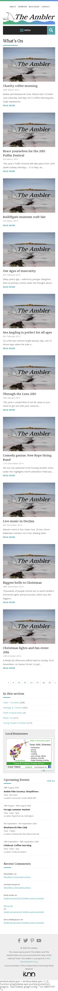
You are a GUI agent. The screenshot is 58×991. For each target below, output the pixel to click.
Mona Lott (8, 906)
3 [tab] (45, 770)
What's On (8, 718)
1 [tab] (41, 770)
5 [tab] (50, 770)
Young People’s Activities (15, 723)
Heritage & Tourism (12, 707)
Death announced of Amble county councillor (24, 898)
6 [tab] (52, 770)
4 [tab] (47, 770)
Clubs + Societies (11, 702)
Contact (45, 6)
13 (37, 682)
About (13, 6)
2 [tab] (43, 770)
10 (19, 682)
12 (31, 682)
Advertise (22, 6)
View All (51, 781)
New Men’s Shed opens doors (17, 877)
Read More (9, 105)
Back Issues (34, 6)
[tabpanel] (29, 754)
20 (43, 682)
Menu (27, 30)
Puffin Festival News (13, 712)
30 (49, 682)
